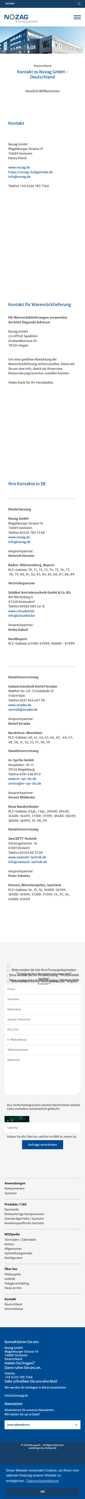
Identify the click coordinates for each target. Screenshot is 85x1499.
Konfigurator (13, 1258)
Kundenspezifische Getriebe (24, 1223)
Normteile (12, 1209)
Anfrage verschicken (42, 1145)
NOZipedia (12, 1234)
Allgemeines (13, 1249)
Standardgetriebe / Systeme (24, 1218)
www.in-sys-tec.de (22, 779)
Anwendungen (15, 1183)
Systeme (11, 1193)
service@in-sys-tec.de (24, 783)
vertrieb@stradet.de (22, 710)
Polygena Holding (17, 1283)
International (14, 1309)
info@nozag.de (19, 177)
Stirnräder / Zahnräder (20, 1240)
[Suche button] (79, 4)
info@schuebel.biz (21, 616)
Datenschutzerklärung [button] (42, 1481)
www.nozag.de (19, 167)
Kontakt (10, 1299)
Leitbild (10, 1279)
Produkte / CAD (15, 1204)
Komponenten (15, 1188)
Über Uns (11, 1269)
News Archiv (13, 1288)
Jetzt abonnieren (18, 1425)
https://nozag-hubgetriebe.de (30, 172)
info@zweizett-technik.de (27, 862)
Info (28, 369)
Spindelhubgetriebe (18, 1253)
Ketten (9, 1244)
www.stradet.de (19, 705)
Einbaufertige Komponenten (24, 1214)
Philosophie (13, 1274)
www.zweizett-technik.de (27, 857)
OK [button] (42, 1491)
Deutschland (13, 1304)
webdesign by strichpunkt (43, 1448)
